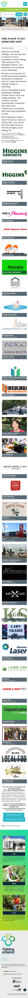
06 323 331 (10, 971)
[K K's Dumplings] (14, 445)
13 (19, 825)
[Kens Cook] (14, 509)
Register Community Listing (14, 819)
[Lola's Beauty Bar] (14, 772)
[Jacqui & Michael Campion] (14, 424)
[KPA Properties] (14, 572)
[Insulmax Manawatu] (14, 390)
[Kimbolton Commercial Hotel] (14, 551)
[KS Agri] (14, 614)
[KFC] (14, 530)
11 (16, 825)
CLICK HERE (13, 142)
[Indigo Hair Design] (14, 347)
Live (14, 854)
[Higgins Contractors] (14, 173)
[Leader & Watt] (14, 691)
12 (17, 825)
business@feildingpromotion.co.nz (10, 138)
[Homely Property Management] (14, 267)
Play (14, 913)
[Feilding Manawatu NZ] (5, 3)
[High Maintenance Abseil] (14, 194)
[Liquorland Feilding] (14, 712)
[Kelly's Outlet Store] (14, 487)
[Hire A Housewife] (14, 215)
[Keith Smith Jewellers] (14, 466)
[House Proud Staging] (14, 284)
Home (3, 29)
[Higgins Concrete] (14, 152)
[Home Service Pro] (14, 250)
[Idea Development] (14, 326)
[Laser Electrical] (14, 649)
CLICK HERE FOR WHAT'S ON (14, 10)
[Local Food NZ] (14, 754)
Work (14, 883)
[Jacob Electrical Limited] (14, 407)
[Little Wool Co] (14, 733)
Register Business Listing (13, 815)
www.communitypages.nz (16, 790)
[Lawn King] (14, 670)
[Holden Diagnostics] (14, 232)
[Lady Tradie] (14, 631)
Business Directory (18, 29)
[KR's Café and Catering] (14, 593)
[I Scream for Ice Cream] (14, 305)
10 (14, 825)
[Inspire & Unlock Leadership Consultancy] (14, 369)
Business (9, 29)
